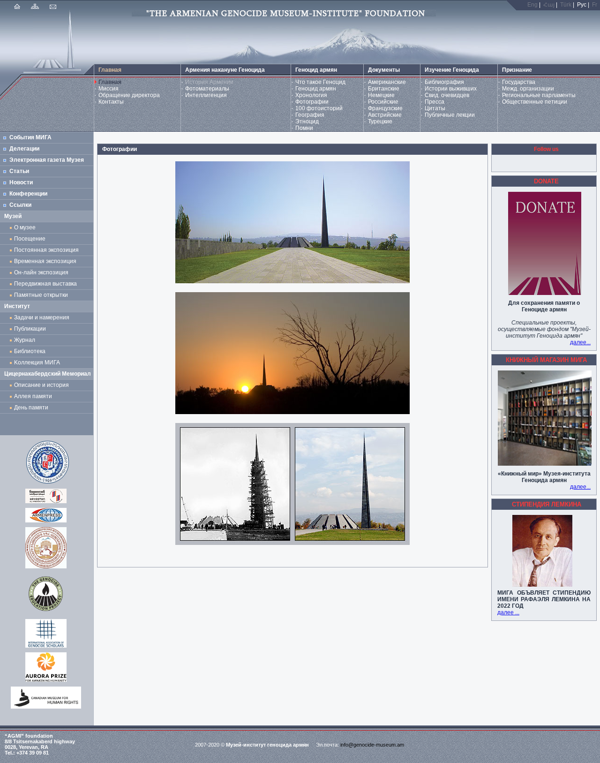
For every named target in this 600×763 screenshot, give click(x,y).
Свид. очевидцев (447, 95)
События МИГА (30, 137)
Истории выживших (451, 88)
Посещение (29, 238)
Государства (518, 82)
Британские (383, 88)
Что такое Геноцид (320, 82)
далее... (580, 342)
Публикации (30, 328)
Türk (565, 4)
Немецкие (381, 95)
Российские (383, 101)
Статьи (19, 171)
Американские (387, 82)
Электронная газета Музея (46, 160)
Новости (21, 182)
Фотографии (312, 101)
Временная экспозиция (45, 261)
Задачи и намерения (41, 317)
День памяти (31, 407)
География (309, 115)
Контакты (111, 101)
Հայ (549, 4)
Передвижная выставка (47, 283)
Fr (594, 4)
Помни (304, 128)
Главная (109, 82)
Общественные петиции (534, 101)
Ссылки (20, 205)
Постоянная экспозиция (46, 250)
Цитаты (435, 108)
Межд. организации (528, 88)
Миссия (108, 88)
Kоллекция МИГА (37, 362)
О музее (25, 227)
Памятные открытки (42, 295)
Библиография (444, 82)
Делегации (24, 148)
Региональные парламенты (539, 95)
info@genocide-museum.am (372, 745)
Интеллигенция (206, 95)
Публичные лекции (450, 115)
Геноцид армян (315, 88)
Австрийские (385, 115)
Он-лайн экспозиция (42, 272)
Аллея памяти (33, 396)
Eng (532, 4)
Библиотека (29, 351)
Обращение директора (129, 95)
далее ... (508, 612)
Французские (385, 108)
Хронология (311, 95)
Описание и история (41, 385)
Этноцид (307, 121)
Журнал (26, 340)
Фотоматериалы (207, 88)
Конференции (28, 193)
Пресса (434, 101)
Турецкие (380, 121)
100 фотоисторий (319, 108)
